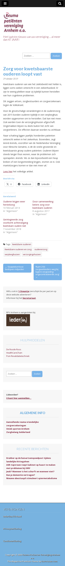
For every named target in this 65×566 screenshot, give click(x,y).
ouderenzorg (41, 249)
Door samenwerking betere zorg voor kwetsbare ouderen (42, 204)
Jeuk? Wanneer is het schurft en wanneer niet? (30, 471)
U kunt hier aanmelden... (18, 398)
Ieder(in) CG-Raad (12, 516)
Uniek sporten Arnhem (17, 429)
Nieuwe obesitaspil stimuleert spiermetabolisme (31, 478)
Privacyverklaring (12, 528)
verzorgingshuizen (32, 254)
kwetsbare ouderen (21, 244)
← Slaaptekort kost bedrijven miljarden (14, 268)
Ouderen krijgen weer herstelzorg (14, 203)
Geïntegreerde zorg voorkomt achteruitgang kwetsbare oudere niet (15, 222)
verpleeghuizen (12, 254)
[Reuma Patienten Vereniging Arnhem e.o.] (15, 20)
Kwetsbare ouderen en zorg (18, 249)
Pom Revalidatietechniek (17, 356)
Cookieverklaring (12, 541)
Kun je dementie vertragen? (20, 475)
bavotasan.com (49, 561)
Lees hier (7, 171)
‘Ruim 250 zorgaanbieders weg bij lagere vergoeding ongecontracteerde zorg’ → (47, 271)
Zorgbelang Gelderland (18, 432)
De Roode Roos (13, 349)
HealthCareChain (14, 352)
